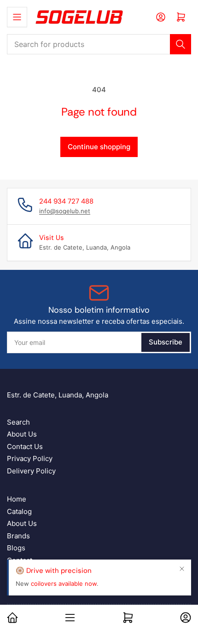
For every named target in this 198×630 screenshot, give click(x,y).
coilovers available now (64, 583)
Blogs (16, 547)
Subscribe (165, 342)
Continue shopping (99, 146)
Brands (18, 535)
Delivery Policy (31, 471)
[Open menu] (17, 17)
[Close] (181, 568)
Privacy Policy (29, 458)
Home (16, 499)
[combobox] (99, 44)
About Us (22, 434)
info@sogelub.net (64, 211)
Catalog (19, 511)
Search (18, 422)
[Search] (180, 44)
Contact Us (25, 446)
